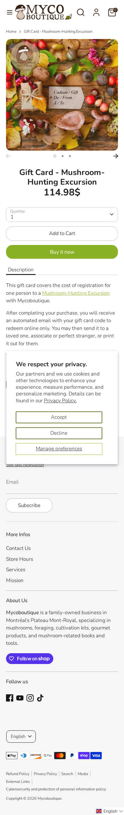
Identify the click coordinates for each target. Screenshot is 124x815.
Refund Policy (17, 774)
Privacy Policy (45, 774)
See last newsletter (25, 465)
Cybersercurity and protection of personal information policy (56, 789)
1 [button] (54, 156)
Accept (59, 417)
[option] (62, 95)
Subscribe (29, 505)
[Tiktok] (40, 698)
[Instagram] (30, 698)
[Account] (96, 10)
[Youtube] (19, 698)
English (18, 736)
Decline (58, 433)
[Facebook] (9, 698)
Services (15, 569)
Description (21, 269)
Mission (14, 580)
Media (83, 774)
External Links (18, 781)
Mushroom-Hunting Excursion (76, 293)
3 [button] (70, 156)
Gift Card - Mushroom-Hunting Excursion (58, 31)
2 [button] (63, 156)
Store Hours (19, 559)
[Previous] (8, 156)
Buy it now (62, 252)
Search (67, 774)
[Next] (115, 156)
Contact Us (18, 548)
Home (11, 31)
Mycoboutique (49, 798)
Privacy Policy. (60, 400)
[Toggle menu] (7, 12)
